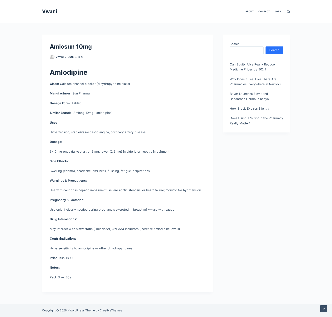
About (249, 11)
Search (234, 44)
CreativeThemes (111, 310)
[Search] (288, 11)
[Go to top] (323, 308)
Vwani (49, 11)
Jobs (278, 11)
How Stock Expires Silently (249, 108)
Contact (264, 11)
